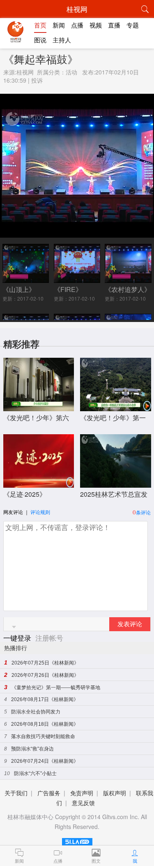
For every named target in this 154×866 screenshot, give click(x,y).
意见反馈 (83, 803)
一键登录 (18, 637)
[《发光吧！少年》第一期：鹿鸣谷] (115, 407)
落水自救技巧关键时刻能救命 (43, 736)
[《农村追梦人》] (128, 280)
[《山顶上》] (25, 280)
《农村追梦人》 (128, 289)
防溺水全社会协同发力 (35, 712)
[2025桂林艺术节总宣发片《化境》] (115, 483)
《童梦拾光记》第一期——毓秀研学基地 (55, 687)
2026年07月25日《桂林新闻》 (45, 663)
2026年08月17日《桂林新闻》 (44, 699)
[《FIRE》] (77, 280)
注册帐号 (49, 637)
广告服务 (48, 793)
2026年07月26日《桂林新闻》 (45, 675)
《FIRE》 (68, 289)
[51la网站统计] (77, 840)
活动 (71, 72)
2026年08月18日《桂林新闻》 (44, 724)
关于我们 (16, 793)
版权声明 (114, 793)
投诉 (37, 80)
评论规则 (40, 511)
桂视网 (25, 72)
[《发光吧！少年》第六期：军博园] (38, 407)
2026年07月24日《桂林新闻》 (44, 761)
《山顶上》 (18, 289)
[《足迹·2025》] (38, 483)
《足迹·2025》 (24, 494)
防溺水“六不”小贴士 (35, 773)
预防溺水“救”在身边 (32, 749)
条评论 (143, 512)
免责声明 (81, 793)
